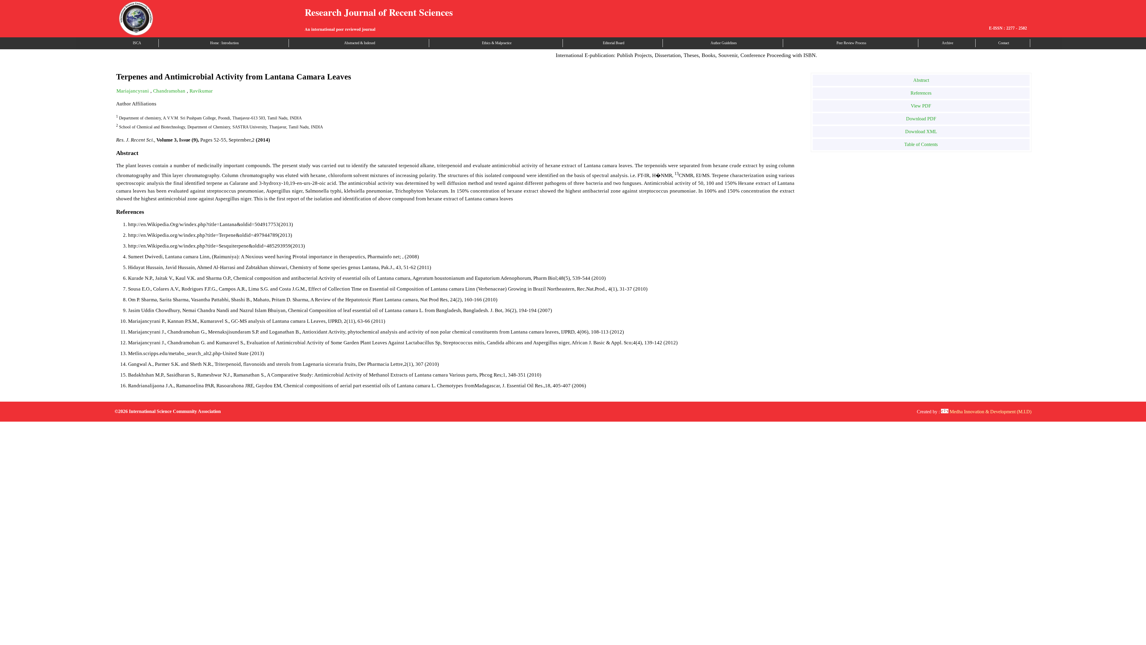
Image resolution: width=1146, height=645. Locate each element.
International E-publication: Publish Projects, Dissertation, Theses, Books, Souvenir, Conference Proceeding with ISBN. (668, 55)
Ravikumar (201, 91)
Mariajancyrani (133, 91)
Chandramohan (170, 91)
